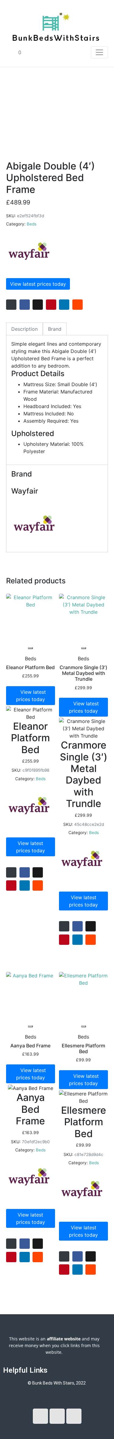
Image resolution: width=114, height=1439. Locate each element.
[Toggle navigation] (99, 52)
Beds (31, 224)
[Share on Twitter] (38, 304)
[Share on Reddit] (77, 304)
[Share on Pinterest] (51, 304)
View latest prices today (38, 284)
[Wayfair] (29, 251)
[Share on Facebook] (24, 304)
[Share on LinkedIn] (64, 304)
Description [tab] (24, 329)
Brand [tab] (54, 329)
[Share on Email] (11, 304)
